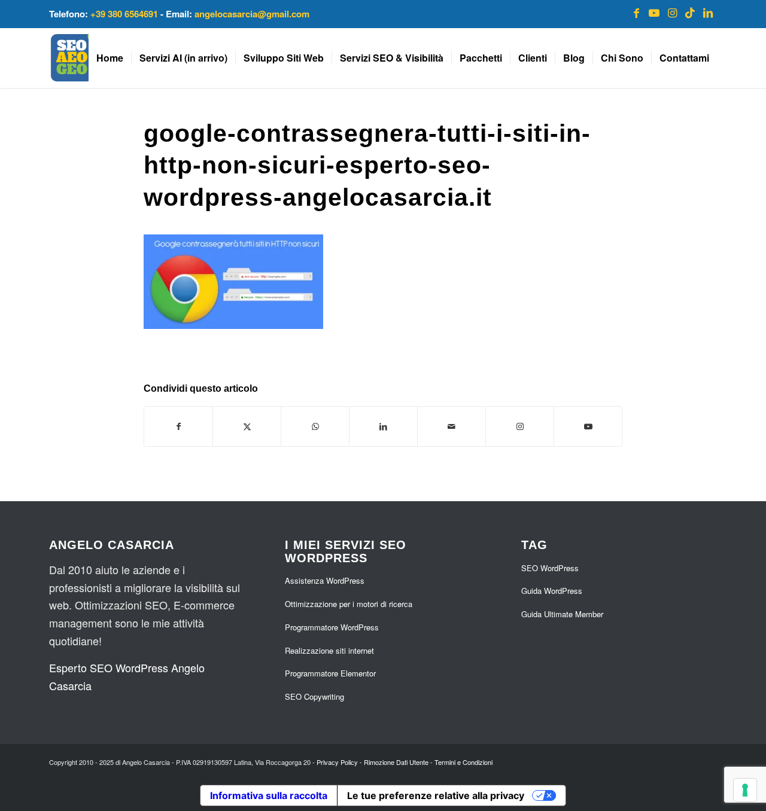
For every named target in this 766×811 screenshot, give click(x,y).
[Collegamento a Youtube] (654, 12)
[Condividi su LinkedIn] (383, 426)
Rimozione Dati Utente (396, 762)
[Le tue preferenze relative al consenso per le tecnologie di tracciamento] (745, 790)
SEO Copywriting (314, 696)
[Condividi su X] (247, 426)
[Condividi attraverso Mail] (451, 426)
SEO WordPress (550, 568)
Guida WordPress (551, 590)
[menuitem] (110, 58)
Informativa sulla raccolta (268, 795)
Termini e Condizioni (463, 762)
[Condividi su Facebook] (178, 426)
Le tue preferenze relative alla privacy (435, 795)
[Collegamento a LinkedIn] (708, 12)
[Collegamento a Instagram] (672, 12)
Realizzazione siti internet (329, 650)
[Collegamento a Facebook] (636, 12)
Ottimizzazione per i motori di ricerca (348, 603)
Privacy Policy (337, 762)
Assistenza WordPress (324, 580)
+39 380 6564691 (124, 13)
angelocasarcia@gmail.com (251, 13)
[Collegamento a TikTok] (690, 12)
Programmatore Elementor (330, 673)
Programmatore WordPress (332, 627)
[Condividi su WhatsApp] (315, 426)
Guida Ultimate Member (562, 614)
